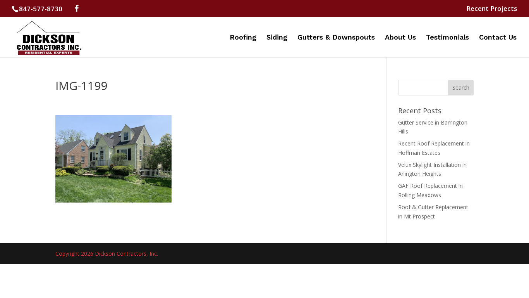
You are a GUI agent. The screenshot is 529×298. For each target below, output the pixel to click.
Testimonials (447, 38)
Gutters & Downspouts (336, 38)
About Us (400, 38)
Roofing (243, 38)
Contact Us (498, 38)
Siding (276, 38)
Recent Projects (491, 9)
